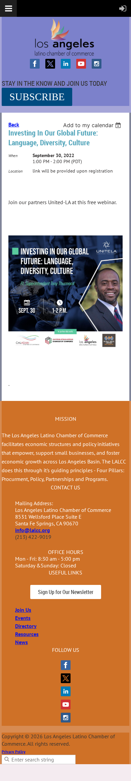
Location (15, 171)
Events (23, 618)
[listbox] (93, 125)
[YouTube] (81, 64)
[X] (50, 64)
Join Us (23, 609)
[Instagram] (96, 64)
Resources (27, 634)
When (12, 155)
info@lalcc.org (32, 530)
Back (13, 124)
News (21, 642)
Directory (26, 626)
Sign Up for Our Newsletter (65, 592)
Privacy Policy (14, 751)
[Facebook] (35, 64)
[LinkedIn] (66, 64)
